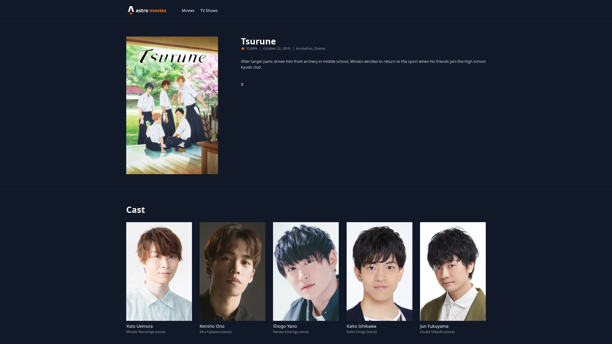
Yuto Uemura (139, 326)
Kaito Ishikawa (361, 326)
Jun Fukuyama (434, 326)
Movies (188, 10)
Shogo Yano (285, 326)
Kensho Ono (212, 326)
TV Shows (209, 10)
